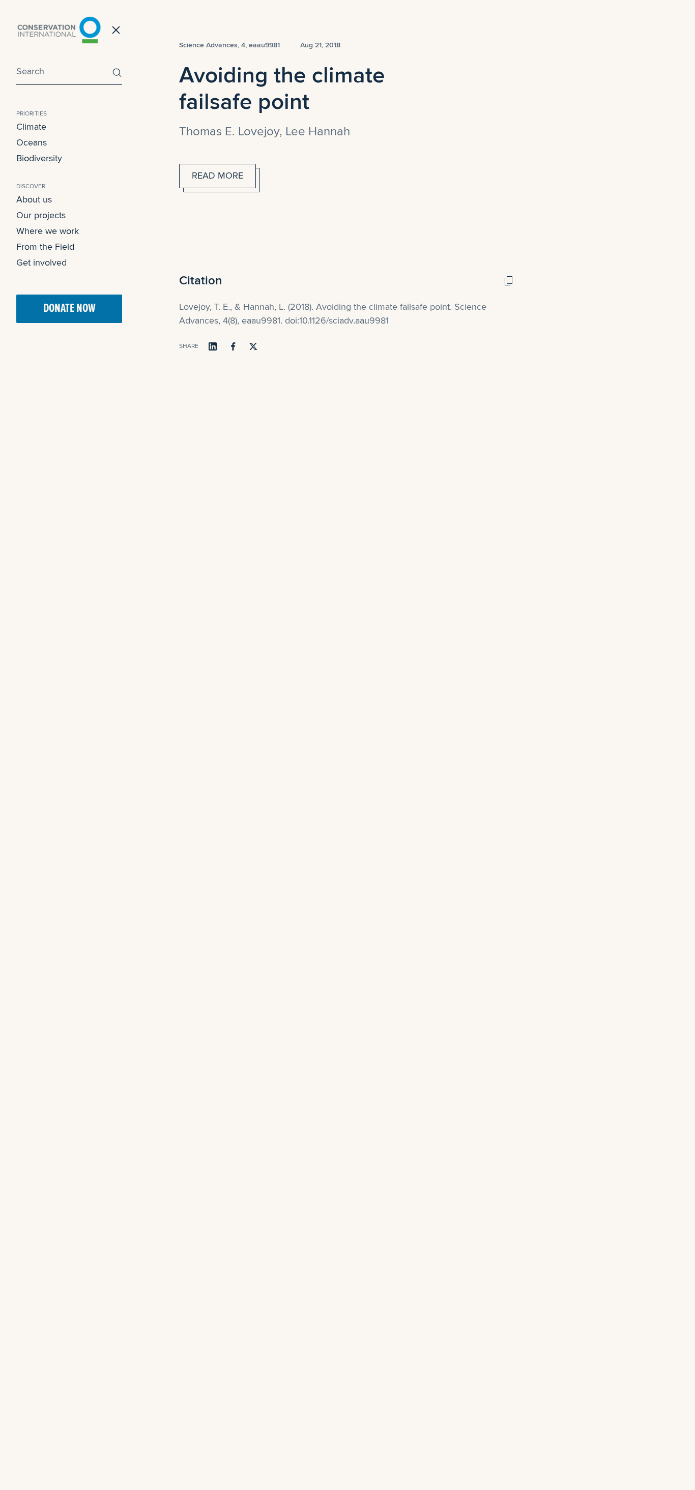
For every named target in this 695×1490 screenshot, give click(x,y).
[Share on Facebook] (233, 346)
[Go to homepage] (59, 30)
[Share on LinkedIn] (212, 346)
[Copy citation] (508, 281)
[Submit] (114, 72)
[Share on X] (253, 346)
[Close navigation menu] (116, 30)
